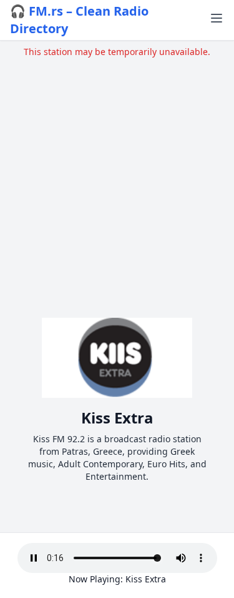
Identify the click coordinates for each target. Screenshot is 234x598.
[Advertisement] (117, 175)
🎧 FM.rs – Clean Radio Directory (79, 20)
